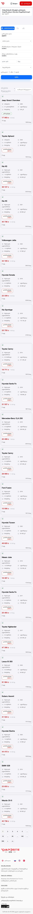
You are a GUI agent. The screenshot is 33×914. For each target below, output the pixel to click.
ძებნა (16, 77)
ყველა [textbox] (4, 35)
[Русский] (15, 860)
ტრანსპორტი (6, 866)
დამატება (27, 3)
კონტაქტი (4, 904)
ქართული (8, 860)
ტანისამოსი (10, 888)
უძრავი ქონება (6, 875)
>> (12, 841)
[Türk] (24, 860)
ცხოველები (4, 890)
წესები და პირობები (7, 897)
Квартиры (4, 878)
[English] (19, 860)
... (27, 831)
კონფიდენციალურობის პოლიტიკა (12, 900)
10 (3, 836)
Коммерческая (14, 878)
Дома (8, 878)
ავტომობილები (6, 869)
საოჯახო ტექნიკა (23, 888)
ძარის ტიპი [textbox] (5, 41)
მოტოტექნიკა (23, 869)
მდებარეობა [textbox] (6, 67)
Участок (20, 878)
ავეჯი (16, 888)
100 (22, 836)
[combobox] (16, 35)
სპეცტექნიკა (15, 869)
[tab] (18, 28)
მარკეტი (4, 885)
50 (12, 836)
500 (3, 841)
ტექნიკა (3, 888)
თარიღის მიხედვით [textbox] (23, 89)
